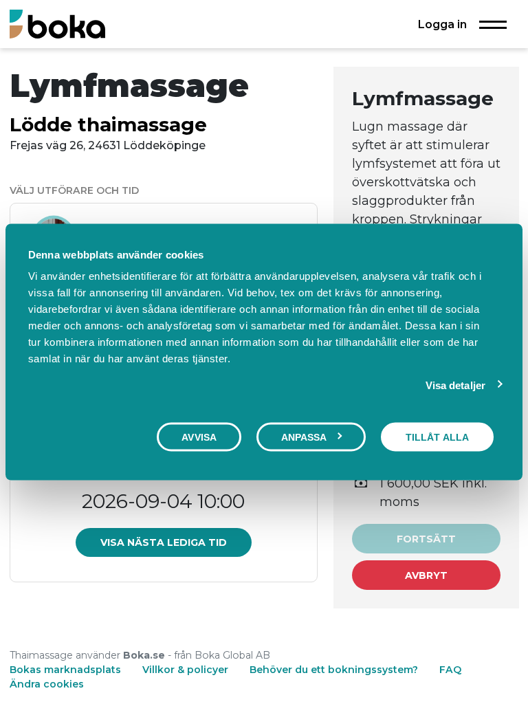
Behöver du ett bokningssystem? (334, 669)
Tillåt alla (437, 436)
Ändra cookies (47, 684)
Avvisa (199, 436)
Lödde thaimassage (108, 124)
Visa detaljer (455, 384)
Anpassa (304, 436)
